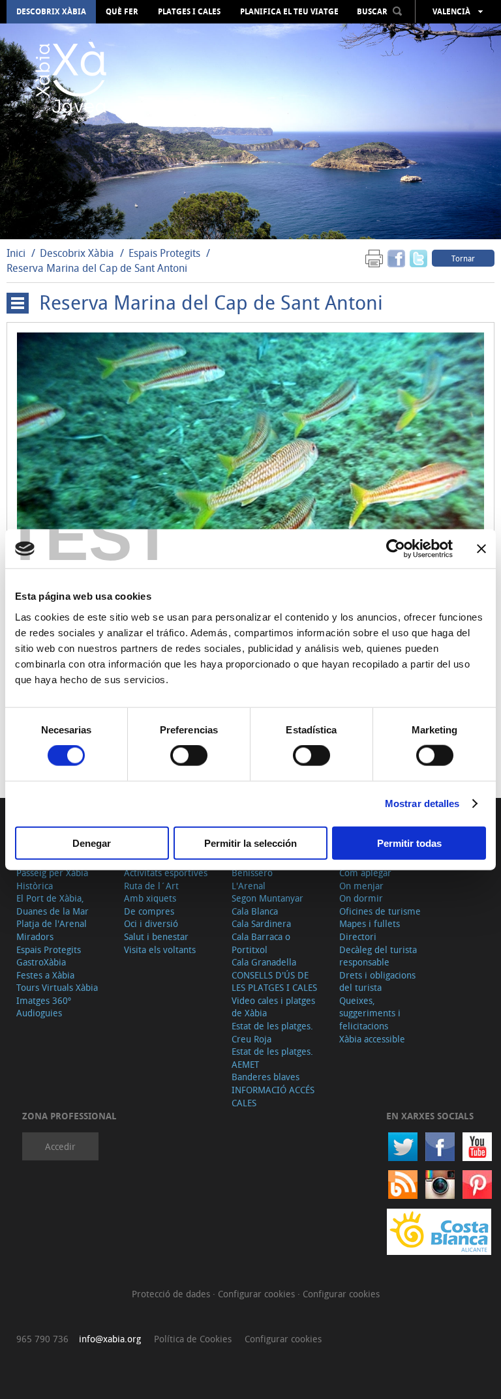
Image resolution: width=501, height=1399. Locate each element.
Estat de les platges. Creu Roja (272, 1032)
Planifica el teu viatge (289, 12)
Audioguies (39, 1013)
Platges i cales (189, 12)
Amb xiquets (150, 898)
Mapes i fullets (369, 923)
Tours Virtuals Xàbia (57, 987)
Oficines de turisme (380, 911)
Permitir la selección (250, 842)
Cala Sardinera (261, 923)
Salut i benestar (156, 936)
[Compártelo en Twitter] (418, 257)
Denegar (91, 842)
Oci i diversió (151, 923)
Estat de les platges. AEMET (272, 1057)
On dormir (361, 898)
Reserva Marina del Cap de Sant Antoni (97, 268)
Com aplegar (365, 872)
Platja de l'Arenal (51, 923)
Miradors (34, 936)
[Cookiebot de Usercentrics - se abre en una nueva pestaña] (396, 549)
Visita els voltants (160, 949)
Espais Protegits (164, 253)
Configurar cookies (257, 1294)
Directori (357, 936)
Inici (16, 253)
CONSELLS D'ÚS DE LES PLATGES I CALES (274, 981)
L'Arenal (249, 885)
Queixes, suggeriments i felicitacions (370, 1013)
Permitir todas (409, 842)
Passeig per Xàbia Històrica (52, 879)
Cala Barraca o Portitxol (261, 943)
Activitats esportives (165, 872)
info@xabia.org (110, 1339)
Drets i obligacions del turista (377, 981)
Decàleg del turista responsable (378, 956)
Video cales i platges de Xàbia (273, 1007)
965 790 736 (42, 1339)
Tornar (463, 258)
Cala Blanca (255, 911)
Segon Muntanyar (267, 898)
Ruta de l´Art (151, 885)
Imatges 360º (43, 1000)
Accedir (60, 1146)
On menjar (361, 885)
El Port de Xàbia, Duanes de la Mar (52, 904)
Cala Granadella (264, 962)
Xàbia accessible (372, 1039)
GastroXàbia (41, 962)
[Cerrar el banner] (481, 548)
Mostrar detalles (422, 803)
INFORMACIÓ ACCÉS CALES (273, 1096)
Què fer (122, 12)
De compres (149, 911)
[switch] (188, 755)
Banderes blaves (265, 1076)
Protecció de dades (172, 1294)
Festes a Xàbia (45, 975)
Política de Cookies (193, 1339)
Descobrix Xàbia (51, 12)
